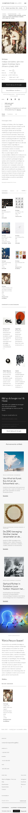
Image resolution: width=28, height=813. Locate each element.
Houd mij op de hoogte (14, 85)
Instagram (23, 779)
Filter (23, 190)
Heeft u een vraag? (9, 103)
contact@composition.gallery (10, 743)
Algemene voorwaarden (18, 807)
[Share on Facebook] (7, 99)
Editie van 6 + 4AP (14, 77)
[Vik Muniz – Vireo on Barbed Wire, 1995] (20, 228)
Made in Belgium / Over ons (9, 779)
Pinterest (23, 784)
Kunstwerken (5, 787)
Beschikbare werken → (14, 90)
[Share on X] (11, 99)
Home (4, 14)
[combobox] (14, 8)
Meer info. (19, 109)
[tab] (4, 192)
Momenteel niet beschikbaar (16, 79)
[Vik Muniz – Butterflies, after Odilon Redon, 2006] (7, 228)
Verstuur (23, 800)
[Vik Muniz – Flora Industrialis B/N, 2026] (7, 202)
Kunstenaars (12, 14)
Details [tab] (3, 114)
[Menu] (25, 3)
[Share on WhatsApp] (19, 99)
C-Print (11, 73)
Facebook (23, 782)
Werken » (4, 679)
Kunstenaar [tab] (10, 114)
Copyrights (5, 807)
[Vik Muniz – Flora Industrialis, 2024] (20, 253)
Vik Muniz (5, 59)
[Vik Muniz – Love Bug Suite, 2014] (20, 202)
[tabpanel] (14, 151)
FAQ (3, 782)
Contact (4, 789)
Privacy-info (23, 811)
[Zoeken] (24, 8)
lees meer (5, 495)
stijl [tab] (16, 114)
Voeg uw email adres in (9, 415)
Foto (10, 70)
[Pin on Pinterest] (15, 99)
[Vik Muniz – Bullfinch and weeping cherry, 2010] (7, 253)
